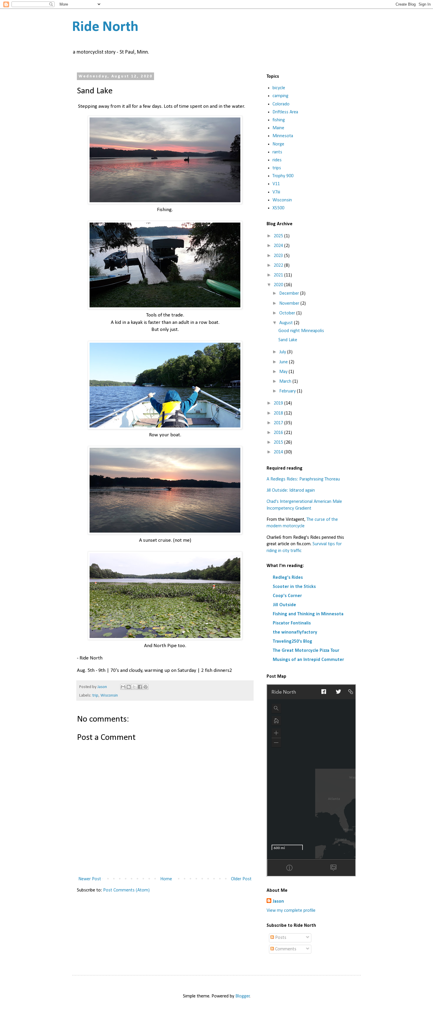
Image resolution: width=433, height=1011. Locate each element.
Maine (278, 128)
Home (166, 879)
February (288, 391)
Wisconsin (109, 695)
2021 (279, 275)
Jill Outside (284, 605)
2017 (279, 423)
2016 (279, 432)
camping (280, 96)
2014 (279, 452)
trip (95, 695)
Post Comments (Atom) (126, 890)
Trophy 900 (282, 176)
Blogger (242, 996)
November (289, 303)
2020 (279, 285)
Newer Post (89, 879)
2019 (279, 403)
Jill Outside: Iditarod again (291, 490)
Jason (278, 901)
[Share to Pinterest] (145, 687)
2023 (279, 255)
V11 (276, 184)
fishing (278, 120)
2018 (279, 413)
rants (277, 152)
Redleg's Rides (288, 577)
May (284, 371)
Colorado (281, 104)
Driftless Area (285, 112)
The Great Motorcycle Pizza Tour (306, 650)
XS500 (278, 208)
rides (277, 160)
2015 (279, 442)
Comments (285, 949)
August (286, 323)
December (289, 293)
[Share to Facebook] (140, 687)
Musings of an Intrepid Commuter (308, 659)
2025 (279, 236)
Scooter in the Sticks (294, 586)
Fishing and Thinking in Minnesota (308, 614)
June (284, 362)
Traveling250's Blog (292, 641)
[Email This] (123, 687)
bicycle (278, 88)
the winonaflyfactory (295, 632)
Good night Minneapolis (301, 331)
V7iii (276, 192)
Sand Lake (287, 340)
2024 (279, 245)
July (283, 352)
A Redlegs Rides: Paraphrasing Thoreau (303, 479)
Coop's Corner (287, 596)
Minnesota (282, 136)
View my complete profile (291, 910)
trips (276, 168)
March (285, 381)
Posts (280, 937)
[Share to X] (134, 687)
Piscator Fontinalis (292, 623)
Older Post (241, 879)
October (287, 313)
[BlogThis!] (129, 687)
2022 (279, 265)
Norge (278, 144)
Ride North (105, 27)
